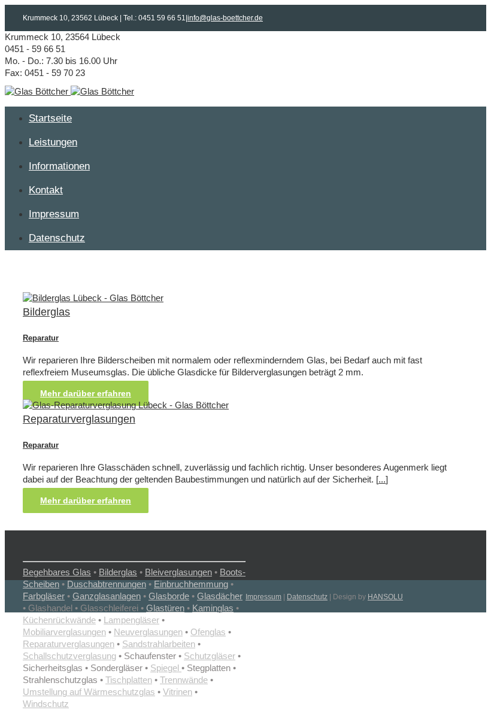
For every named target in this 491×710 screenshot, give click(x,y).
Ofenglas (208, 632)
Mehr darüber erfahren (85, 393)
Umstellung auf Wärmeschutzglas (89, 692)
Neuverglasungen (148, 632)
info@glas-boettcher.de (225, 18)
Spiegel (165, 668)
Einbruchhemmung (191, 584)
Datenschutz (307, 597)
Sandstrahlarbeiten (158, 644)
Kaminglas (213, 608)
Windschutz (46, 704)
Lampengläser (131, 620)
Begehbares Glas (57, 572)
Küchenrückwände (59, 620)
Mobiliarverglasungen (64, 632)
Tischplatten (128, 680)
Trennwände (184, 680)
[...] (382, 479)
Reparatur (41, 337)
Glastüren (165, 608)
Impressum (263, 597)
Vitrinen (177, 692)
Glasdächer (220, 596)
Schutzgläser (209, 656)
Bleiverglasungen (178, 572)
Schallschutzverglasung (69, 656)
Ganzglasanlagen (106, 596)
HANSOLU (385, 597)
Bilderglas (46, 312)
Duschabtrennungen (106, 584)
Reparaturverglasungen (79, 419)
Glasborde (168, 596)
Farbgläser (44, 596)
